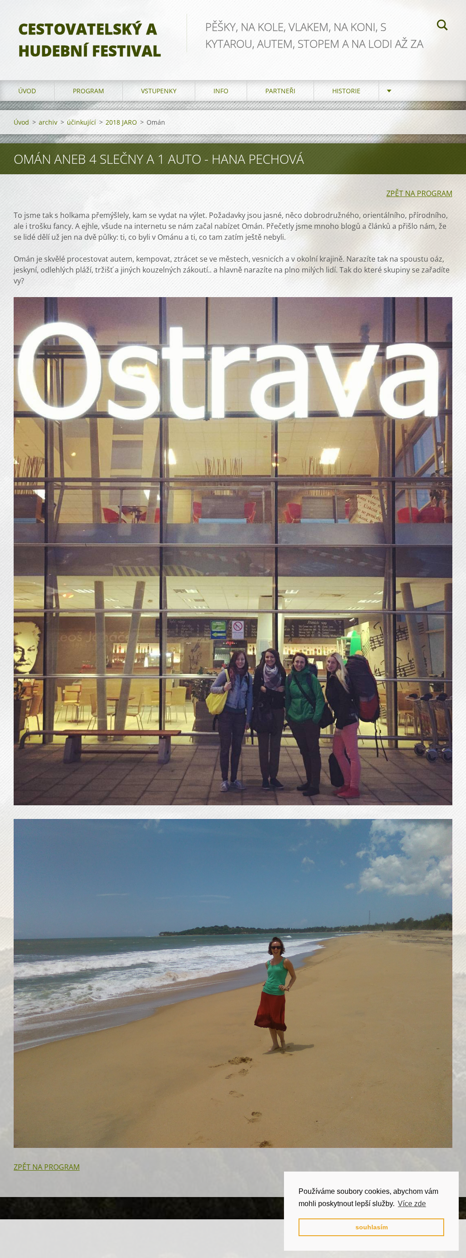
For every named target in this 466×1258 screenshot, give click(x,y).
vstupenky (159, 90)
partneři (280, 90)
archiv (48, 122)
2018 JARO (121, 122)
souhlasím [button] (371, 1227)
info (220, 90)
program (88, 90)
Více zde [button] (412, 1203)
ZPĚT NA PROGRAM (419, 193)
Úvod (27, 90)
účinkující (81, 122)
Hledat (442, 26)
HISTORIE (346, 90)
